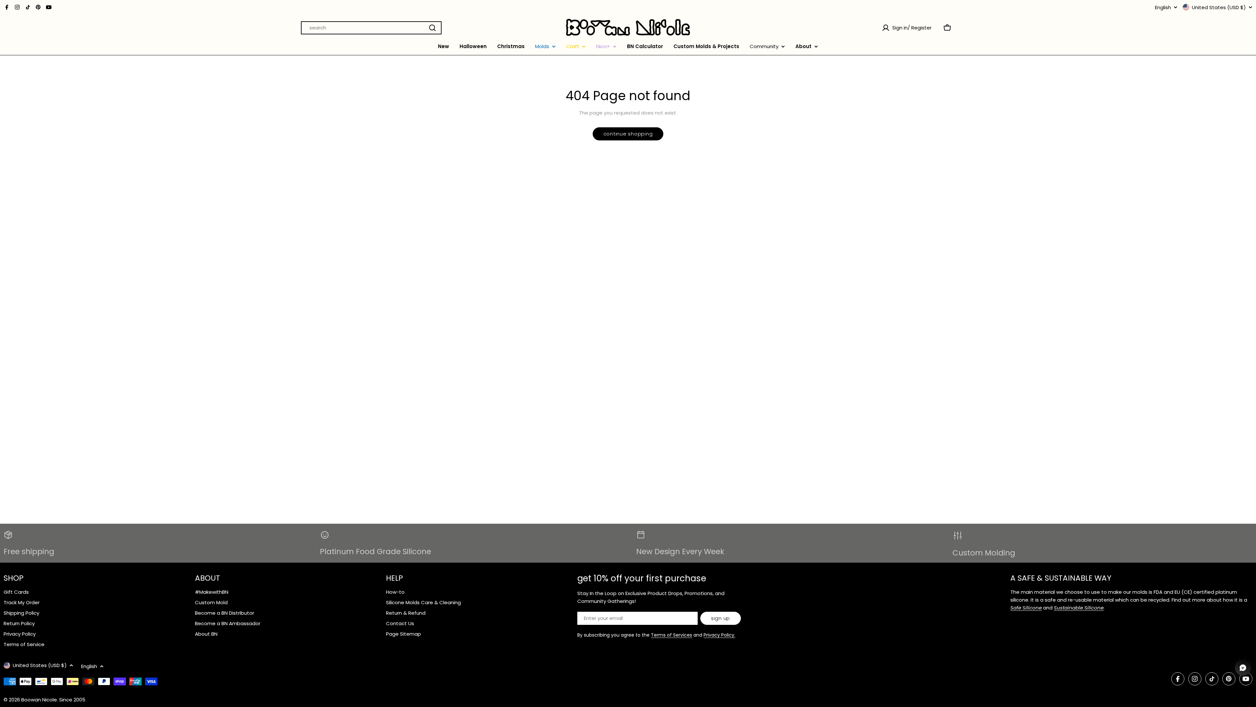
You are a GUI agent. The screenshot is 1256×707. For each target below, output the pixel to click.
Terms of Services (671, 635)
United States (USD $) (1219, 7)
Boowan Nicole (39, 699)
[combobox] (371, 27)
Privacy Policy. (719, 635)
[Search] (432, 28)
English (1163, 7)
